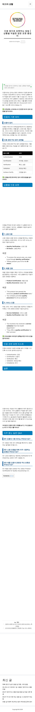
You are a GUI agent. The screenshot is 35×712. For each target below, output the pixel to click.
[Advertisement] (17, 64)
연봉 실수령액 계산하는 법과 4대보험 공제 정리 (17, 702)
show (11, 476)
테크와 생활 (7, 4)
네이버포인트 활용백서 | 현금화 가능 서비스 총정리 (18, 628)
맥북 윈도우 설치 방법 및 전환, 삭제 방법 (15, 684)
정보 (18, 622)
